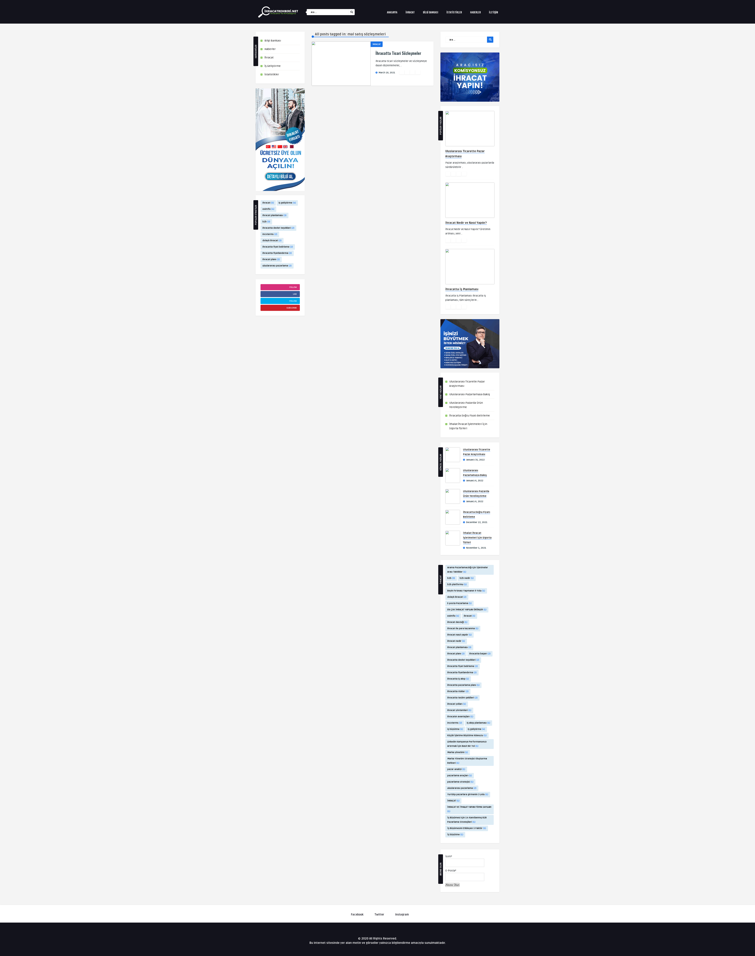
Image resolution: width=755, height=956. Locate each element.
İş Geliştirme (272, 66)
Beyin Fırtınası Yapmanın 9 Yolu (466, 590)
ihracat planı (271, 259)
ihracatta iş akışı (458, 678)
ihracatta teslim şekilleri (462, 697)
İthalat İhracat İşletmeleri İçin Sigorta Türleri (477, 537)
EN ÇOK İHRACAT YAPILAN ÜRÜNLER (466, 609)
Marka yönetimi (457, 752)
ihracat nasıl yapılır (459, 634)
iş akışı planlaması (478, 722)
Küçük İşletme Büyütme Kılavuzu (467, 735)
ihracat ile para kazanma (462, 628)
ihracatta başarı (480, 653)
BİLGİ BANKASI (430, 12)
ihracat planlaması (274, 215)
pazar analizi (456, 769)
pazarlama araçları (459, 775)
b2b (266, 221)
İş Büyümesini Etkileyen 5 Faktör (466, 828)
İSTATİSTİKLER (454, 12)
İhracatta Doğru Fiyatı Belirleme (469, 415)
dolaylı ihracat (272, 240)
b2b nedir (467, 578)
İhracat (410, 12)
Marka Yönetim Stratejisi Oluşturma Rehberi (467, 760)
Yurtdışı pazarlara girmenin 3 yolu (467, 794)
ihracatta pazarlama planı (463, 685)
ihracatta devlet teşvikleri (278, 228)
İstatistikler (271, 74)
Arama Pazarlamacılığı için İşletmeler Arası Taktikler (467, 569)
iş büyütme (455, 729)
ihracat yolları (456, 704)
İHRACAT (453, 800)
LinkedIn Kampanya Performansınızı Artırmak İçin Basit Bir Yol (467, 744)
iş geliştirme (287, 202)
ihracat (268, 202)
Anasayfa (392, 12)
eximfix (268, 209)
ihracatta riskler (458, 691)
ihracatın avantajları (460, 716)
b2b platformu (457, 584)
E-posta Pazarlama (459, 603)
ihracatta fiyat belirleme (277, 246)
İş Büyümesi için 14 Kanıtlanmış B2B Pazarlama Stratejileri (467, 819)
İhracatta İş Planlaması (461, 289)
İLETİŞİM (493, 12)
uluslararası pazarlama (277, 265)
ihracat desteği (457, 622)
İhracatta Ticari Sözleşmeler (398, 53)
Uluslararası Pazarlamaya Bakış (469, 394)
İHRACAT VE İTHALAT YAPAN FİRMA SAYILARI (469, 809)
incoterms (269, 234)
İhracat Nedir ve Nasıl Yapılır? (466, 223)
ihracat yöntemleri (459, 710)
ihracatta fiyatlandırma (277, 253)
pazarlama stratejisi (460, 781)
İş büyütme (455, 834)
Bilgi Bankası (272, 40)
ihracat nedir (456, 641)
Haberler (475, 12)
